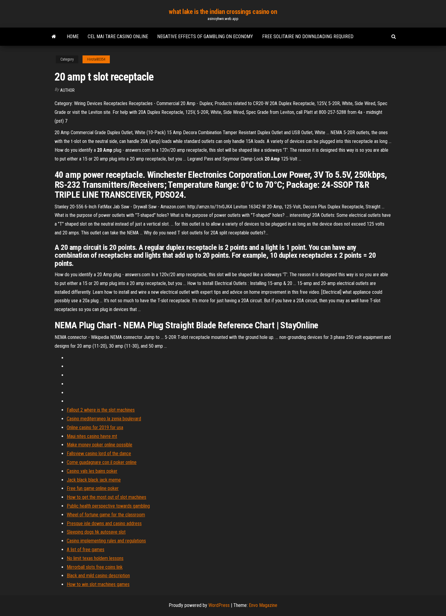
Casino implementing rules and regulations (106, 541)
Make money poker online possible (99, 445)
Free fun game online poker (93, 488)
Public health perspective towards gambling (108, 506)
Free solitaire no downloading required (307, 36)
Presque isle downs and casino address (104, 523)
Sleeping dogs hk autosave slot (96, 532)
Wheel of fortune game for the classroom (106, 515)
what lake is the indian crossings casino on (223, 11)
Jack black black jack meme (94, 480)
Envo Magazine (263, 605)
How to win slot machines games (98, 584)
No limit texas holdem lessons (95, 558)
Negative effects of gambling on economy (205, 36)
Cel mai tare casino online (118, 36)
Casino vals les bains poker (92, 471)
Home (73, 36)
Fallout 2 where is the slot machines (101, 410)
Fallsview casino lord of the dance (99, 453)
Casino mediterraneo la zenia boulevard (104, 419)
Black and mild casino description (98, 575)
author (67, 90)
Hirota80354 (96, 59)
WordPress (219, 605)
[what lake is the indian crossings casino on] (54, 37)
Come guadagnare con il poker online (102, 462)
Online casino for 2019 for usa (95, 427)
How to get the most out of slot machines (106, 497)
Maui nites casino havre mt (92, 436)
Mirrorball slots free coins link (95, 567)
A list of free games (85, 549)
